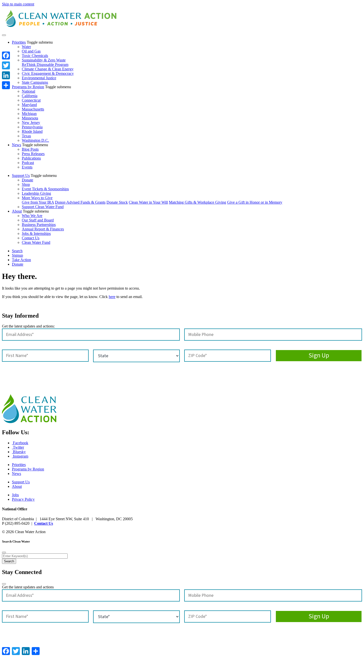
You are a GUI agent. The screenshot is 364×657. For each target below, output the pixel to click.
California (29, 96)
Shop (26, 184)
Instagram (20, 456)
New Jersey (31, 122)
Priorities (19, 42)
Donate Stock (117, 202)
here (112, 297)
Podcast (28, 163)
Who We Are (32, 216)
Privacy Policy (23, 499)
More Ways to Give (37, 198)
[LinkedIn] (6, 75)
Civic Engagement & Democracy (48, 73)
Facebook (20, 443)
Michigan (29, 113)
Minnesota (30, 118)
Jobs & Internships (36, 233)
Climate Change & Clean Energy (48, 69)
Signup (17, 255)
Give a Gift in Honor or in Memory (254, 202)
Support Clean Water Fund (43, 207)
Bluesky (19, 452)
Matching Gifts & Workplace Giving (197, 202)
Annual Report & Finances (43, 229)
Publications (31, 158)
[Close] (4, 552)
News (16, 145)
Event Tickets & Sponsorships (45, 189)
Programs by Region (28, 87)
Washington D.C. (35, 140)
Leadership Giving (36, 193)
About (17, 211)
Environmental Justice (39, 78)
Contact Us (30, 238)
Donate (27, 180)
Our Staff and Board (38, 220)
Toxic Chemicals (35, 56)
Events (27, 167)
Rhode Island (32, 131)
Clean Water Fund (36, 242)
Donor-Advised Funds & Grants (80, 202)
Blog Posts (30, 149)
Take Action (21, 260)
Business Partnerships (39, 224)
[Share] (6, 85)
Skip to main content (18, 4)
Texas (26, 136)
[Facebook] (6, 55)
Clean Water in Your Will (148, 202)
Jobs (15, 495)
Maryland (29, 105)
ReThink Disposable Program (45, 64)
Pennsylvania (32, 127)
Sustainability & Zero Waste (44, 60)
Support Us (21, 175)
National (28, 91)
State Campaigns (35, 82)
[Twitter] (6, 65)
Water (26, 47)
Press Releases (33, 154)
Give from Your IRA (38, 202)
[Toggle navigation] (4, 35)
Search (17, 251)
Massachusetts (33, 109)
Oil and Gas (31, 51)
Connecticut (31, 100)
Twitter (18, 447)
